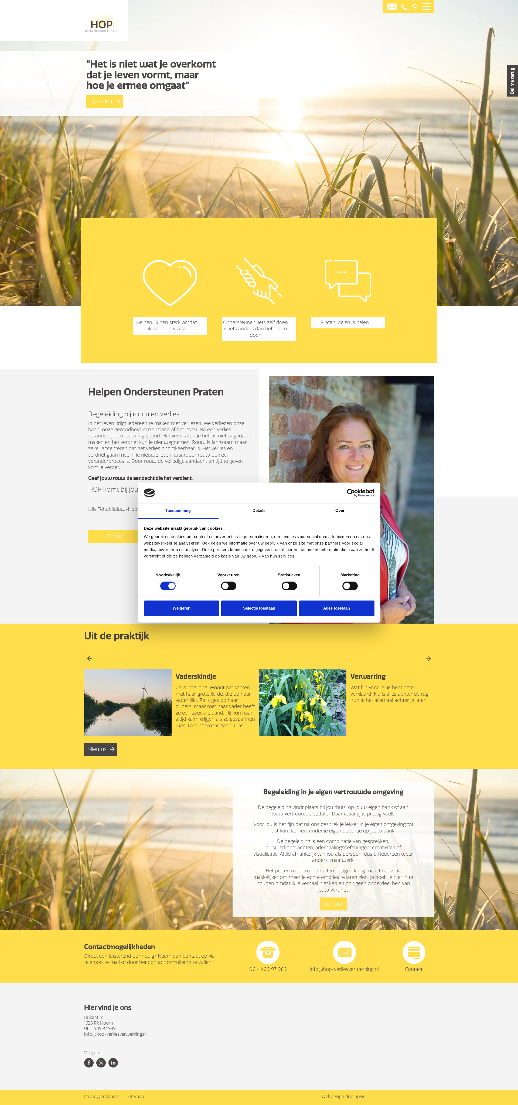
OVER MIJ (101, 101)
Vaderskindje (196, 676)
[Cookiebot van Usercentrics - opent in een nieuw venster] (350, 493)
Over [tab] (340, 510)
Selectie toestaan (259, 608)
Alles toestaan (336, 608)
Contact (116, 536)
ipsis (360, 1096)
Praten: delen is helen (345, 322)
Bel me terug (512, 81)
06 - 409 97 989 (268, 969)
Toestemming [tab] (178, 510)
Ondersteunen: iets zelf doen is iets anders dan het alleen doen (255, 328)
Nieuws (97, 749)
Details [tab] (259, 510)
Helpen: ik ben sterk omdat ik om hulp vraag (166, 325)
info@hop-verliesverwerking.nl (344, 969)
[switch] (228, 586)
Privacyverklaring (101, 1096)
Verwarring (368, 676)
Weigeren (181, 608)
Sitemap (135, 1096)
